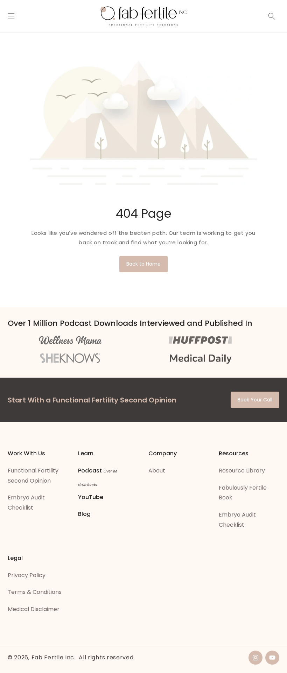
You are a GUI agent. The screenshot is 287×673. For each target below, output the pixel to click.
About (156, 471)
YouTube (90, 497)
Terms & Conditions (35, 592)
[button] (11, 16)
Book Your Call (255, 399)
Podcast (90, 471)
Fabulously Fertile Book (243, 493)
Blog (84, 514)
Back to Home (143, 263)
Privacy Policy (27, 575)
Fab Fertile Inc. (53, 657)
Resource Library (242, 471)
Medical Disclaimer (33, 609)
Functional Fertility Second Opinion (33, 476)
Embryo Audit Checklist (26, 502)
